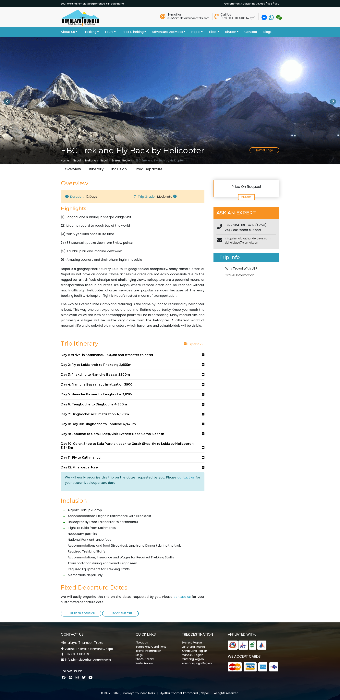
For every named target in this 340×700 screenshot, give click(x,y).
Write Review (144, 663)
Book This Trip (122, 613)
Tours (109, 32)
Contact (250, 32)
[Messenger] (264, 18)
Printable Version (82, 613)
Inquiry (246, 197)
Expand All (195, 344)
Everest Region (192, 642)
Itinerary (96, 169)
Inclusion (119, 169)
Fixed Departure (149, 169)
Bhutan (230, 32)
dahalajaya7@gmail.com (242, 243)
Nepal (195, 32)
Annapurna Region (194, 651)
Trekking (89, 32)
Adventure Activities (167, 32)
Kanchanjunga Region (197, 663)
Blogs (267, 32)
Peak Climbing (133, 32)
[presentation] (7, 102)
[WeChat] (278, 18)
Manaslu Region (192, 655)
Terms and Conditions (151, 647)
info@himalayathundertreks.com (248, 238)
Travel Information (239, 275)
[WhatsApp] (271, 18)
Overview (73, 169)
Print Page (266, 150)
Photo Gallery (145, 659)
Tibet (213, 32)
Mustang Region (193, 659)
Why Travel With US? (241, 268)
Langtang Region (193, 647)
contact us (186, 477)
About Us (68, 32)
